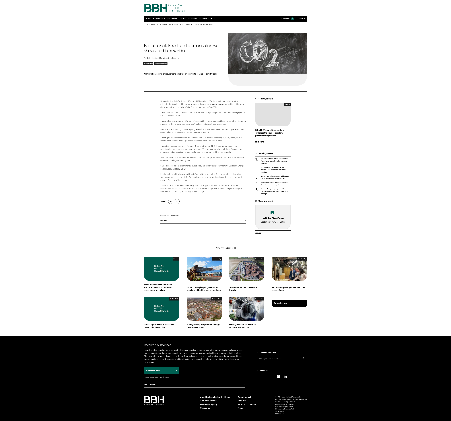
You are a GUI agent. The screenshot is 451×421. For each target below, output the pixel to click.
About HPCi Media (208, 401)
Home (148, 19)
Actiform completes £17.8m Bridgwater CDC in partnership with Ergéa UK (276, 177)
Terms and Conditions (247, 404)
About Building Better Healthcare (215, 397)
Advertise (242, 401)
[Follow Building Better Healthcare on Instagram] (278, 377)
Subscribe (285, 19)
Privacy (241, 408)
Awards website (245, 397)
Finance (287, 104)
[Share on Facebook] (177, 201)
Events (183, 19)
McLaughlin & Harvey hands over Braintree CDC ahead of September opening (276, 169)
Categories (158, 19)
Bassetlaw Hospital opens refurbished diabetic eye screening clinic (276, 183)
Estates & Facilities (161, 63)
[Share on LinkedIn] (170, 201)
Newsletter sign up (208, 404)
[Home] (145, 24)
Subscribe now (281, 303)
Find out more (150, 384)
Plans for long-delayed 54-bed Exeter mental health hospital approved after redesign (276, 191)
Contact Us (205, 408)
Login (300, 19)
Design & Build (216, 299)
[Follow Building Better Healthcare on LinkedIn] (285, 377)
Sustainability (148, 63)
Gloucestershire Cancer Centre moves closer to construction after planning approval (276, 161)
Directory (192, 19)
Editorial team (205, 19)
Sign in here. (164, 377)
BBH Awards (172, 19)
